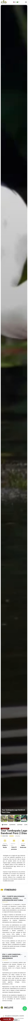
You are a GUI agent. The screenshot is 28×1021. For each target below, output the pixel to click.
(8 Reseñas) (17, 836)
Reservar (6, 1019)
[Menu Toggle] (26, 2)
